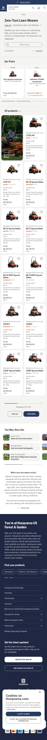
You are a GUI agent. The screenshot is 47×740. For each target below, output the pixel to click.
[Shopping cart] (39, 8)
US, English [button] (11, 9)
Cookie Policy (10, 709)
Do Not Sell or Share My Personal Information (23, 720)
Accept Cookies (23, 714)
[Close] (40, 692)
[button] (8, 101)
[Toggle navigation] (44, 8)
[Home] (3, 8)
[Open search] (33, 8)
